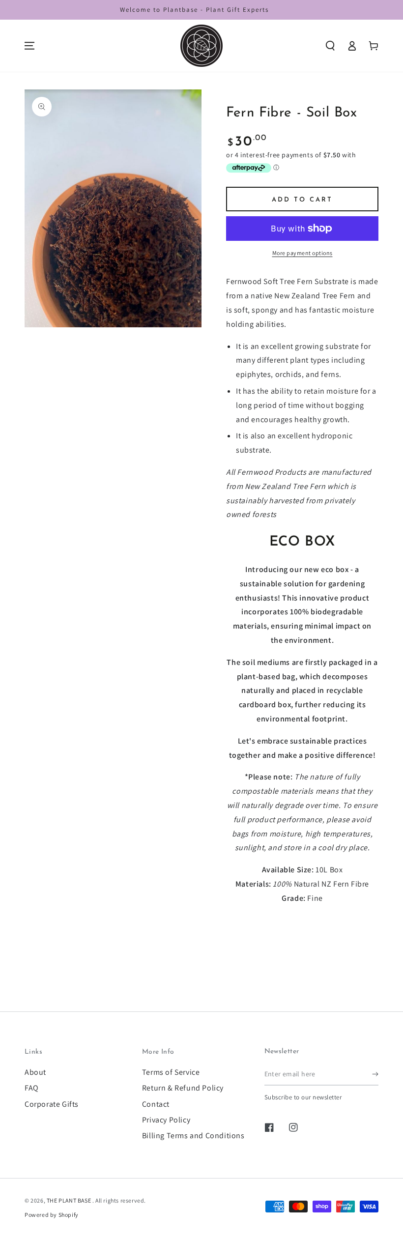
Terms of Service (171, 1072)
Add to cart (302, 200)
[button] (330, 46)
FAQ (32, 1088)
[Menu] (29, 46)
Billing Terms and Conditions (193, 1135)
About (35, 1072)
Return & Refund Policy (183, 1088)
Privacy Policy (166, 1120)
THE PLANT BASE (69, 1200)
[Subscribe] (375, 1074)
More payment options (302, 253)
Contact (156, 1104)
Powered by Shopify (52, 1214)
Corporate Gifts (52, 1104)
